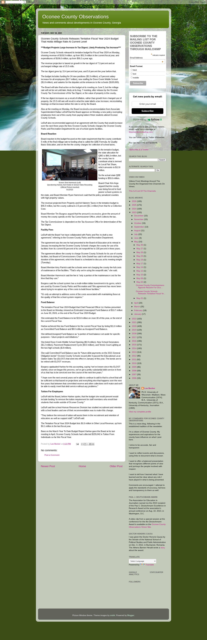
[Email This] (82, 444)
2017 (134, 337)
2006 (134, 378)
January (138, 314)
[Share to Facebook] (90, 444)
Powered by (139, 119)
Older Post (116, 466)
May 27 (140, 249)
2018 (134, 333)
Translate (150, 565)
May (136, 242)
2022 (134, 319)
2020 (134, 326)
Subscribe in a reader (139, 150)
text (134, 74)
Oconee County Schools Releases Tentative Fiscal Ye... (150, 292)
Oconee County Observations (75, 16)
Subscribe (148, 111)
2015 (134, 345)
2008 (134, 371)
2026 (134, 201)
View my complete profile (140, 412)
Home (82, 466)
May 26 (140, 252)
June (136, 238)
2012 (134, 356)
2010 (134, 363)
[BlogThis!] (85, 444)
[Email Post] (77, 444)
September (139, 227)
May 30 (140, 245)
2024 (134, 209)
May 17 (140, 263)
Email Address (146, 58)
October (138, 223)
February (138, 310)
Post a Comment (51, 455)
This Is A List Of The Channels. (142, 191)
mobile (136, 77)
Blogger (130, 615)
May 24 (140, 256)
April (136, 303)
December (139, 216)
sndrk (112, 615)
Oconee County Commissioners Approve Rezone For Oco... (150, 286)
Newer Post (48, 466)
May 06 (140, 278)
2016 (134, 341)
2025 (134, 205)
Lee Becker (149, 388)
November (139, 219)
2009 (134, 367)
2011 (134, 359)
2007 (134, 374)
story (163, 548)
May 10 (140, 275)
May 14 (140, 267)
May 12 (140, 271)
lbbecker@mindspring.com (141, 132)
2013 (134, 352)
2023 (134, 212)
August (137, 230)
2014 (134, 348)
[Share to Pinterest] (93, 444)
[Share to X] (87, 444)
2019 (134, 330)
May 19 (140, 260)
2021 (134, 322)
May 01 (140, 298)
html (135, 70)
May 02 (140, 282)
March (137, 307)
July (136, 234)
